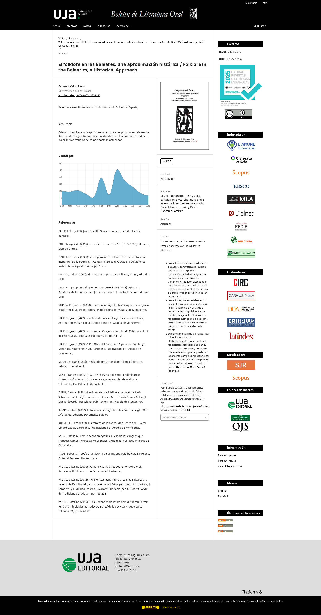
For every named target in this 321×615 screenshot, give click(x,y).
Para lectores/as (227, 455)
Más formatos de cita (174, 417)
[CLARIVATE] (241, 163)
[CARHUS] (241, 299)
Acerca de (122, 26)
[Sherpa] (241, 257)
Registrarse (251, 2)
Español (223, 496)
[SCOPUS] (241, 382)
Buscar (261, 26)
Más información (171, 607)
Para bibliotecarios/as (230, 466)
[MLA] (241, 203)
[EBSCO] (241, 190)
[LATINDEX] (241, 339)
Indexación (104, 26)
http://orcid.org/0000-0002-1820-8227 (79, 95)
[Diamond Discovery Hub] (241, 150)
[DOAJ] (241, 312)
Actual (57, 26)
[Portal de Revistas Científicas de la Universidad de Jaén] (240, 431)
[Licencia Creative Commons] (238, 118)
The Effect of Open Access (190, 367)
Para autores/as (227, 460)
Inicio (61, 38)
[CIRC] (241, 286)
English (222, 490)
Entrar (264, 2)
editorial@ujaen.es (127, 566)
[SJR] (241, 368)
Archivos (72, 26)
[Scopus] (241, 176)
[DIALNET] (241, 216)
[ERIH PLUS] (241, 326)
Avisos (87, 26)
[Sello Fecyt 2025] (241, 106)
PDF (168, 161)
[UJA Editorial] (240, 410)
